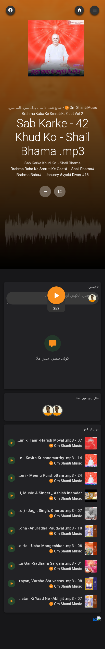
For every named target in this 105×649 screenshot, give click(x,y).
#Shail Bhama (83, 169)
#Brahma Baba (29, 175)
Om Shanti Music (83, 107)
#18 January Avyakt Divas (67, 175)
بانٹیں (59, 191)
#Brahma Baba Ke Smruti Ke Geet (39, 169)
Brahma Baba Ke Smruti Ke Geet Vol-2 (52, 114)
